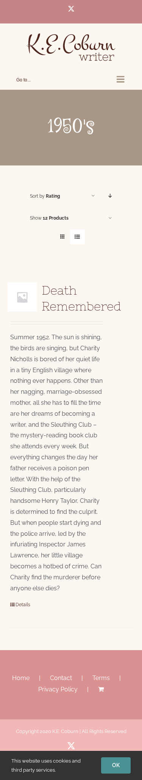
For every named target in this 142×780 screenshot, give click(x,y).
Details (23, 604)
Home (21, 678)
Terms (101, 678)
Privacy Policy (58, 689)
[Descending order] (110, 196)
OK (116, 765)
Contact (61, 678)
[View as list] (77, 236)
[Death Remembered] (22, 297)
